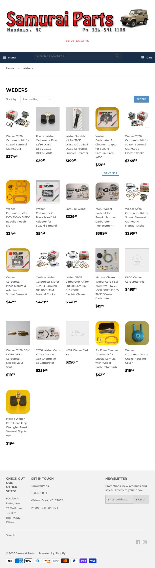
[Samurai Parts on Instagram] (145, 542)
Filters (141, 99)
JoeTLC (11, 513)
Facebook (12, 498)
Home (10, 68)
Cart (149, 57)
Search (10, 535)
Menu (12, 57)
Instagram (13, 503)
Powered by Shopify (52, 553)
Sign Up (141, 499)
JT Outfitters (14, 508)
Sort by (11, 99)
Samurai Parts (25, 553)
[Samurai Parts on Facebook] (138, 542)
